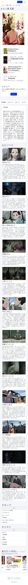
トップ (3, 5)
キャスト (24, 102)
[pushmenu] (2, 2)
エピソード (10, 102)
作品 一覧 (8, 5)
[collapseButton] (14, 508)
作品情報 (3, 102)
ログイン (20, 2)
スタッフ (17, 102)
